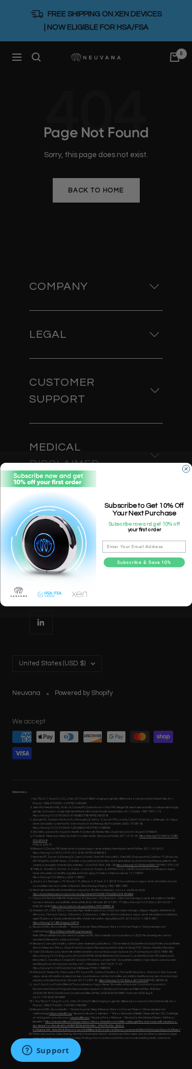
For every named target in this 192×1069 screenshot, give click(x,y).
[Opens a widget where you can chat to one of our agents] (45, 1051)
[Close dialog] (185, 469)
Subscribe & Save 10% (144, 562)
